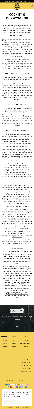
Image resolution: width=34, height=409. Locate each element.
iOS (16, 297)
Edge (21, 290)
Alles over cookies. (24, 68)
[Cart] (32, 6)
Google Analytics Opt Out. (21, 243)
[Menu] (3, 5)
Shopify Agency (15, 407)
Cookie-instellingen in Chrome (17, 294)
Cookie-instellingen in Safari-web (15, 295)
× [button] (30, 391)
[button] (2, 1)
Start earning (9, 402)
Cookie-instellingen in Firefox (17, 292)
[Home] (17, 5)
